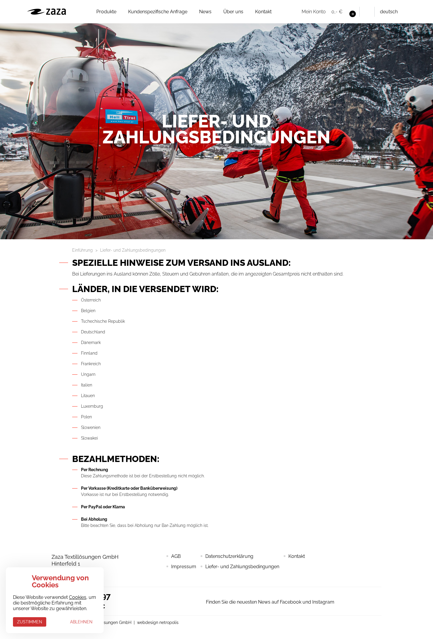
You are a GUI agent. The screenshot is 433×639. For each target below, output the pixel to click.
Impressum (183, 566)
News (205, 11)
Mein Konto (313, 11)
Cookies (77, 597)
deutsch (389, 11)
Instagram (173, 601)
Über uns (233, 11)
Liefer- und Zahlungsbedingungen (242, 566)
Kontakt (263, 11)
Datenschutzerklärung (229, 556)
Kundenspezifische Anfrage (157, 11)
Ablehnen (81, 622)
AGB (176, 556)
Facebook (193, 601)
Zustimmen (29, 622)
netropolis (169, 622)
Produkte (106, 11)
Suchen (367, 12)
